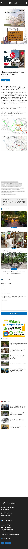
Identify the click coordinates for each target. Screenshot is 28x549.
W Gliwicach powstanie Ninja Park (17, 363)
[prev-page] (13, 276)
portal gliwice (10, 186)
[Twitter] (5, 80)
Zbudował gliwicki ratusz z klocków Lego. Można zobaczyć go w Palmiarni (14, 251)
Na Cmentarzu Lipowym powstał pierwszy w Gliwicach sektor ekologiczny (14, 272)
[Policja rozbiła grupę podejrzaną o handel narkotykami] (5, 426)
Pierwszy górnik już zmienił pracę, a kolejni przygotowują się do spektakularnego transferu (18, 370)
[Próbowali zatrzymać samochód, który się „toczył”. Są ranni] (5, 413)
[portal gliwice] (14, 503)
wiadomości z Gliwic (15, 189)
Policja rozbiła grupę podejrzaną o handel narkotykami (17, 426)
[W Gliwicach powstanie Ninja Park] (5, 363)
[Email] (8, 80)
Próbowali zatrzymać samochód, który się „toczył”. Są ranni (17, 413)
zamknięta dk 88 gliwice (20, 191)
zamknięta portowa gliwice (7, 192)
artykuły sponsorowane (7, 529)
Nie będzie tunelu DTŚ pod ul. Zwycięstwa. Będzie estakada (8, 203)
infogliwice (4, 186)
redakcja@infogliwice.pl (13, 534)
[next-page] (15, 276)
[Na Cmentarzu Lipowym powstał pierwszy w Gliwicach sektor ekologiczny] (14, 261)
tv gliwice (22, 188)
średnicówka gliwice (14, 188)
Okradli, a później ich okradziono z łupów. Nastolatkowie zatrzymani (17, 407)
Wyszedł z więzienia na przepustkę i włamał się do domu (20, 203)
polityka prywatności (6, 527)
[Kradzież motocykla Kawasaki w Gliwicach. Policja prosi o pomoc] (5, 420)
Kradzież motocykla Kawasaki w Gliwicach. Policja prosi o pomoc (17, 420)
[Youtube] (9, 543)
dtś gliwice (20, 183)
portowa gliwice (18, 186)
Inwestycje (14, 227)
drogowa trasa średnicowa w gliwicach (9, 183)
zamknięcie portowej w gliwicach (8, 191)
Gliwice (9, 69)
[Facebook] (2, 80)
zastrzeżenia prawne (7, 524)
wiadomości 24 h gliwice (6, 189)
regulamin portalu (6, 525)
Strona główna (4, 69)
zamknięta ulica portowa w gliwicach (8, 194)
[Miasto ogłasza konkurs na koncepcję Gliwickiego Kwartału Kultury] (14, 219)
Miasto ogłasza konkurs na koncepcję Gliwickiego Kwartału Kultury (14, 230)
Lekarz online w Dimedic (7, 530)
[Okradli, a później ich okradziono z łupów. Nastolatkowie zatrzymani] (5, 407)
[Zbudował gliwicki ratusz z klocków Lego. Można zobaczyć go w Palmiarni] (14, 240)
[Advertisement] (14, 166)
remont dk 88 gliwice (5, 188)
